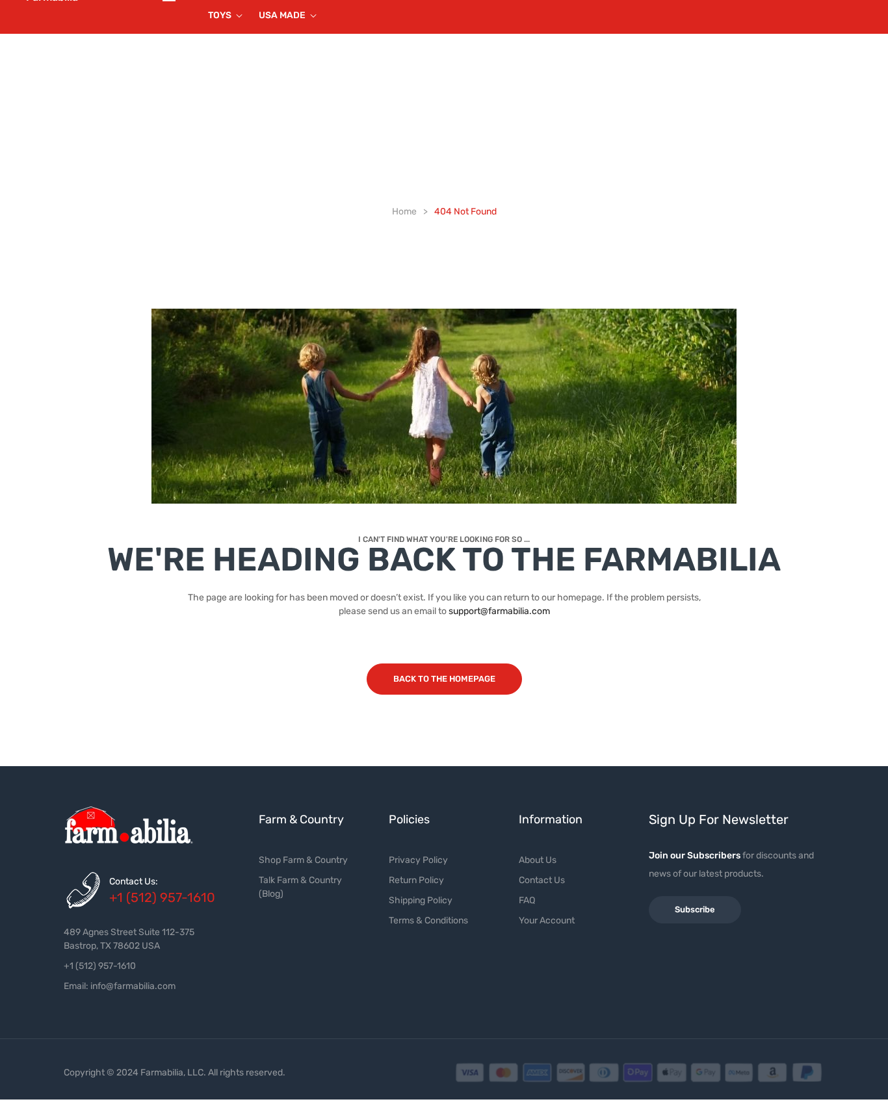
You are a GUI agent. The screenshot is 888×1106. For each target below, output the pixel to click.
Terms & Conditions (428, 920)
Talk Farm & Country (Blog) (300, 887)
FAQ (527, 900)
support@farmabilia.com (499, 611)
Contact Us (542, 880)
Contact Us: (133, 881)
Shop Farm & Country (303, 860)
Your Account (547, 920)
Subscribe (695, 909)
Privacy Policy (418, 860)
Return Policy (416, 880)
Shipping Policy (420, 900)
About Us (537, 860)
